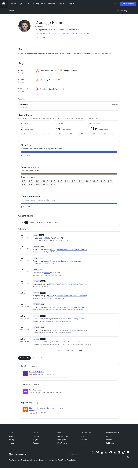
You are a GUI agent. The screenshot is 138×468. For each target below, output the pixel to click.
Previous (59, 350)
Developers (61, 440)
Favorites (37, 358)
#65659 (47, 273)
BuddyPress (111, 443)
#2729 (44, 342)
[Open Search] (115, 4)
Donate (85, 440)
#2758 (50, 296)
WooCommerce (35, 390)
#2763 (44, 319)
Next (80, 350)
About (11, 433)
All (26, 222)
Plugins (24, 358)
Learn (59, 433)
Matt (108, 436)
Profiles (11, 11)
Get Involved (86, 433)
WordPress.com (112, 433)
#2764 (52, 307)
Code (32, 222)
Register (120, 11)
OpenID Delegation (36, 372)
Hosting (11, 440)
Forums (48, 222)
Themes (36, 436)
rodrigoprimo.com (42, 33)
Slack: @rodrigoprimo (81, 33)
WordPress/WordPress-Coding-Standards (72, 250)
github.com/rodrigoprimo (61, 33)
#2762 (50, 284)
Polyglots (40, 222)
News (11, 436)
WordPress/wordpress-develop (69, 261)
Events (84, 436)
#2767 (52, 250)
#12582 (52, 261)
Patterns (36, 443)
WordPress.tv (63, 443)
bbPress (110, 440)
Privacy (11, 443)
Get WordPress (128, 4)
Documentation (62, 436)
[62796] (46, 238)
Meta (56, 222)
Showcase (36, 433)
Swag (84, 443)
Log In (126, 11)
